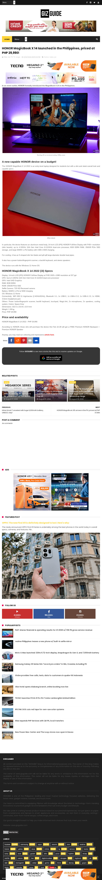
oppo (40, 844)
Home (7, 39)
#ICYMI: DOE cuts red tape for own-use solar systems (39, 709)
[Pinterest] (24, 340)
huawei (72, 382)
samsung (24, 844)
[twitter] (94, 2)
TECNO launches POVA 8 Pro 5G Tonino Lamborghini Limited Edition (45, 698)
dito (45, 854)
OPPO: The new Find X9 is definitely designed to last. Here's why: (35, 522)
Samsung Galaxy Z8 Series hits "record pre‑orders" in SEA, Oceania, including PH (51, 664)
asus (33, 849)
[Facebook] (11, 340)
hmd (59, 863)
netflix (7, 858)
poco (57, 854)
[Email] (30, 340)
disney (71, 863)
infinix (47, 849)
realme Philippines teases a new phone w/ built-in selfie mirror (43, 641)
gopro (84, 863)
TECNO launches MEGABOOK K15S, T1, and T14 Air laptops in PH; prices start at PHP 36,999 (17, 393)
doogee (63, 858)
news (51, 57)
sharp (85, 854)
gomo (47, 863)
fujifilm (71, 854)
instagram (20, 863)
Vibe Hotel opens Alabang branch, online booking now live (41, 686)
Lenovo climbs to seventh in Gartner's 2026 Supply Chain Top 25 (50, 393)
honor (46, 57)
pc (55, 57)
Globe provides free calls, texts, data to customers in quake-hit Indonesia (49, 675)
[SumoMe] (36, 340)
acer (19, 854)
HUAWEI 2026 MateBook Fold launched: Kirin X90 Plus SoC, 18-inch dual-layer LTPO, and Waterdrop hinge (84, 393)
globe (20, 849)
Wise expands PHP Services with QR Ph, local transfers (39, 721)
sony (6, 854)
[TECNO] (51, 874)
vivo (68, 844)
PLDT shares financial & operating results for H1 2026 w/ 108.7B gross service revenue (53, 630)
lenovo (40, 382)
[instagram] (90, 2)
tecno (86, 849)
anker (34, 863)
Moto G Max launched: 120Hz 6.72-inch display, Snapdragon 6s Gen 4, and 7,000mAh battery (57, 652)
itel (32, 858)
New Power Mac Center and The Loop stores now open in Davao (44, 732)
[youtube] (98, 2)
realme (82, 844)
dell (6, 863)
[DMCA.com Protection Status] (10, 833)
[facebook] (87, 2)
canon (20, 858)
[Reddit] (17, 340)
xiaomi (54, 844)
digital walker (47, 858)
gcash (32, 854)
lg (59, 849)
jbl (90, 858)
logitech (78, 858)
